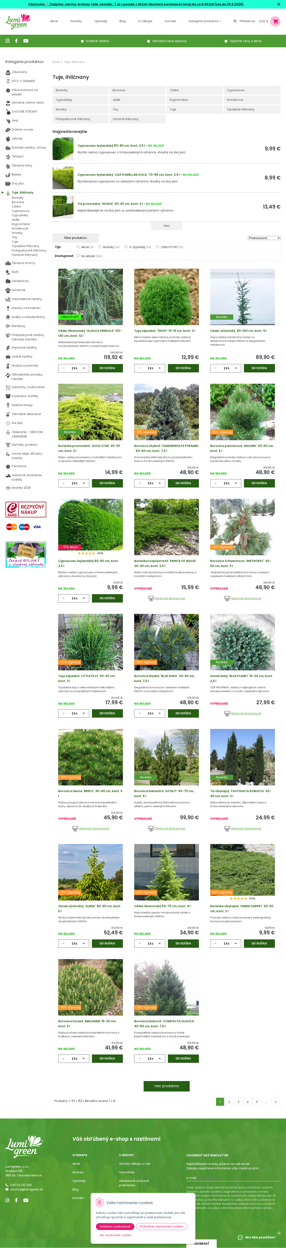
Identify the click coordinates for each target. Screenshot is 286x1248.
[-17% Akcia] (90, 533)
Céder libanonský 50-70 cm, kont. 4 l (162, 906)
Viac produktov (166, 1086)
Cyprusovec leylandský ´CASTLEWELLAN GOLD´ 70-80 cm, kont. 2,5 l (129, 175)
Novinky (76, 21)
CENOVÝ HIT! (172, 247)
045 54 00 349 (21, 1185)
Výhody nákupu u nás (134, 1164)
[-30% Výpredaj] (242, 418)
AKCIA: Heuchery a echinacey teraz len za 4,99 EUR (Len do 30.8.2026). (190, 4)
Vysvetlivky (127, 1172)
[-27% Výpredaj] (90, 648)
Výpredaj (100, 21)
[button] (279, 1233)
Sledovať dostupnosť (169, 598)
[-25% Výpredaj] (90, 879)
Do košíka (107, 368)
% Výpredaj (140, 247)
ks (75, 368)
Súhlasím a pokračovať (115, 1226)
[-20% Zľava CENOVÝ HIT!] (90, 303)
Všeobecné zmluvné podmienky (134, 1183)
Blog (75, 1189)
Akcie (54, 21)
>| (275, 1102)
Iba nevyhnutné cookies (115, 1235)
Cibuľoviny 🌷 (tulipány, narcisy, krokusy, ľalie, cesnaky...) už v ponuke (81, 4)
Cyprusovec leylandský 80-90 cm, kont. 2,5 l (111, 146)
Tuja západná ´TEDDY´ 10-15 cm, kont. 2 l (164, 331)
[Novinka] (242, 303)
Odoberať (201, 1243)
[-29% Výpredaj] (166, 418)
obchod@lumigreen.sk (26, 1189)
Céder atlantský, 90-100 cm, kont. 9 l (238, 331)
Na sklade (91, 256)
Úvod (56, 62)
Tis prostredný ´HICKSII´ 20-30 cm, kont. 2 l (110, 204)
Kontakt (78, 1198)
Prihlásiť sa (247, 21)
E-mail (191, 1178)
